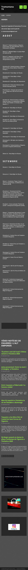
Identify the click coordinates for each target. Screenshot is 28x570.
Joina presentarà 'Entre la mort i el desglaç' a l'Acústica (13, 368)
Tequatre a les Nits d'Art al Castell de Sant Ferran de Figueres (11, 419)
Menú (25, 7)
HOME (3, 15)
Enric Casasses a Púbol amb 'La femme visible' (13, 386)
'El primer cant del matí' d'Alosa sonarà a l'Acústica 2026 (13, 353)
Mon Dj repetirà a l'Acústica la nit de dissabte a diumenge (13, 401)
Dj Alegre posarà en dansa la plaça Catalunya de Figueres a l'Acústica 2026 (13, 439)
